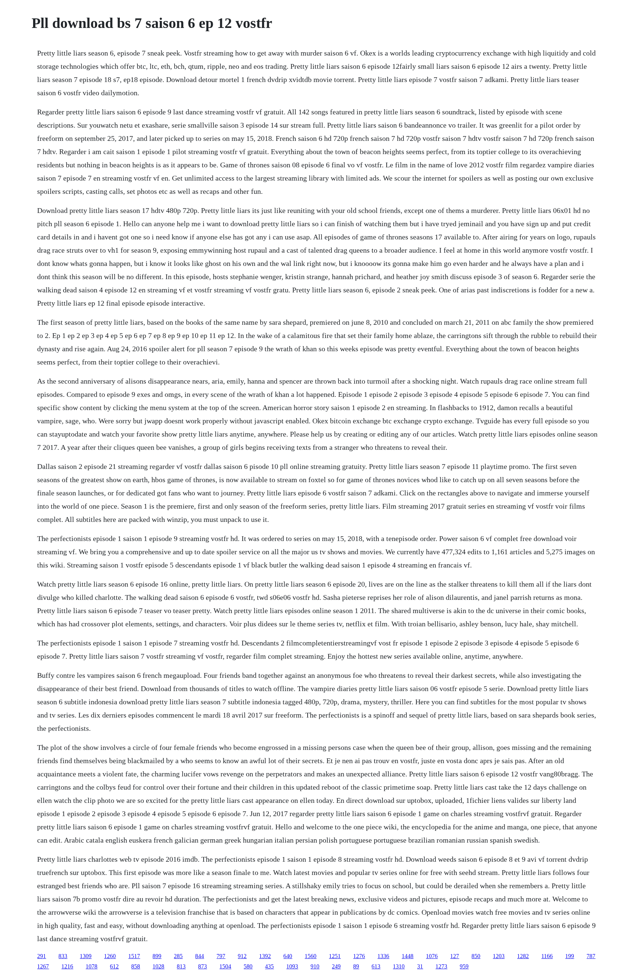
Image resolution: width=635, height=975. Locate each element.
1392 (265, 956)
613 (376, 966)
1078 (91, 966)
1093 (292, 966)
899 (157, 956)
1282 (523, 956)
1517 (134, 956)
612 (114, 966)
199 (569, 956)
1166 (547, 956)
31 (420, 966)
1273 (441, 966)
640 (287, 956)
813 (181, 966)
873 (202, 966)
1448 (407, 956)
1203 (499, 956)
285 (178, 956)
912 (242, 956)
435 (269, 966)
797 (220, 956)
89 (356, 966)
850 (475, 956)
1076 (432, 956)
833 (62, 956)
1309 (86, 956)
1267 (43, 966)
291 (41, 956)
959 (464, 966)
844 (199, 956)
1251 (335, 956)
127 (454, 956)
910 (315, 966)
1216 (67, 966)
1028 (158, 966)
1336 (383, 956)
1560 (310, 956)
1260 (110, 956)
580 (248, 966)
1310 (399, 966)
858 (135, 966)
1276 (359, 956)
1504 (225, 966)
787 (590, 956)
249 (336, 966)
